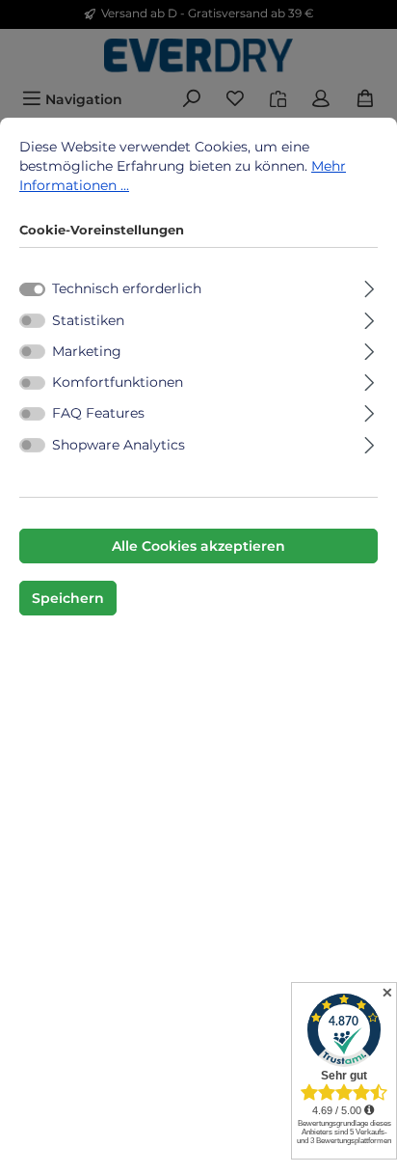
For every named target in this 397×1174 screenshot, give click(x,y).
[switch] (32, 320)
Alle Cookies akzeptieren (198, 546)
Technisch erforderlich (126, 288)
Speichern (68, 598)
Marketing (86, 351)
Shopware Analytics (118, 444)
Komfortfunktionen (117, 382)
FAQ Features (98, 413)
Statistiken (88, 320)
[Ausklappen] (369, 286)
